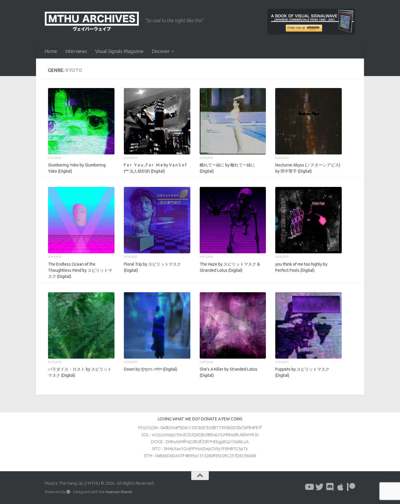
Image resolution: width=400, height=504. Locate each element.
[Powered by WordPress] (68, 492)
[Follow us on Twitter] (319, 487)
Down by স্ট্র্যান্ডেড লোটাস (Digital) (150, 369)
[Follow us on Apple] (340, 487)
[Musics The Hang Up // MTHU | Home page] (92, 22)
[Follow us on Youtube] (309, 487)
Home (51, 51)
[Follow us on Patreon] (351, 487)
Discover (161, 51)
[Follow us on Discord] (330, 487)
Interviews (76, 51)
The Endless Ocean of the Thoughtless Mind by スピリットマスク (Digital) (80, 270)
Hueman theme (118, 492)
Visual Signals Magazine (119, 51)
